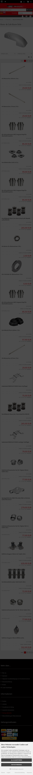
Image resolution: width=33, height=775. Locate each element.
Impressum (29, 772)
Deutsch (3, 772)
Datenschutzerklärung (20, 772)
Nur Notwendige (16, 764)
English (8, 772)
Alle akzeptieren (16, 760)
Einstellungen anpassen (17, 769)
